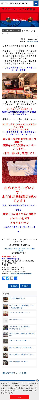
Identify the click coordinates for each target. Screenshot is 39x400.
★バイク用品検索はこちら (11, 259)
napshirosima (32, 41)
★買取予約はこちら (9, 256)
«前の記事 (13, 286)
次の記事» (25, 286)
